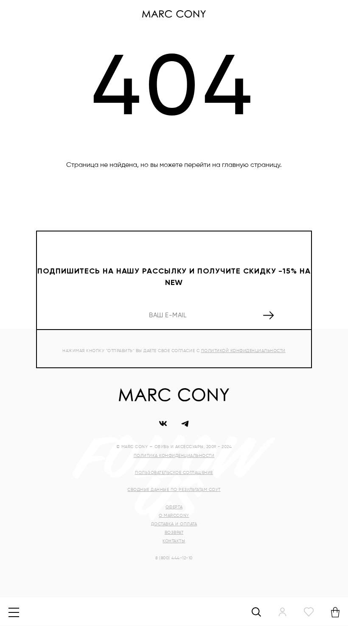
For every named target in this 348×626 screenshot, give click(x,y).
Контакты (174, 541)
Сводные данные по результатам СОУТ (173, 490)
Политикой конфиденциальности (243, 351)
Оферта (174, 507)
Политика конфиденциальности (174, 456)
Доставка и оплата (174, 524)
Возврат (174, 532)
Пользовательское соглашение (174, 473)
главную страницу (251, 165)
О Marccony (174, 515)
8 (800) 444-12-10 (174, 558)
